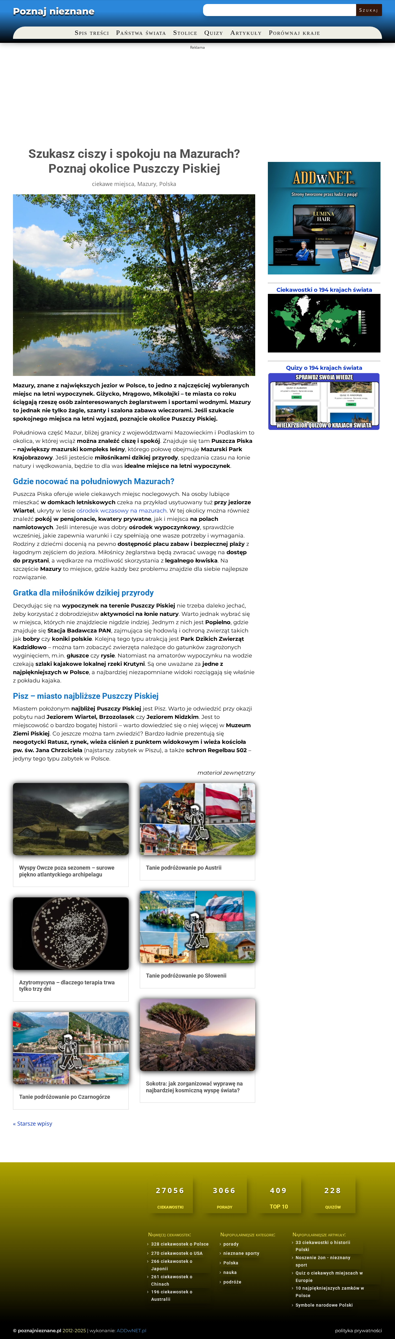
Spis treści (92, 33)
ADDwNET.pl (131, 1330)
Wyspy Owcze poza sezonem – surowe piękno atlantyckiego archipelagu (66, 871)
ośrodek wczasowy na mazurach (122, 510)
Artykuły (246, 33)
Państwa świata (141, 33)
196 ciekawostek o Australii (172, 1295)
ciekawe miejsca (113, 183)
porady (231, 1244)
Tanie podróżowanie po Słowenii (186, 975)
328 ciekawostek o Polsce (180, 1244)
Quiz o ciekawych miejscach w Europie (329, 1277)
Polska (167, 183)
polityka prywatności (358, 1330)
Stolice (185, 33)
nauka (230, 1272)
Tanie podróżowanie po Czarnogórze (64, 1097)
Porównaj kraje (294, 33)
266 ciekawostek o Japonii (172, 1265)
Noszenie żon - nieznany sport (323, 1261)
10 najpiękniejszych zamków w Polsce (330, 1292)
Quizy (213, 33)
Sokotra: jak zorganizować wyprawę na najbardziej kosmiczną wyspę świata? (194, 1087)
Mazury (146, 183)
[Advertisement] (197, 95)
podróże (232, 1281)
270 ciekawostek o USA (177, 1253)
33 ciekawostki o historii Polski (323, 1246)
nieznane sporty (241, 1253)
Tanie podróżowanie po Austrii (184, 867)
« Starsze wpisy (32, 1123)
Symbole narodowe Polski (324, 1305)
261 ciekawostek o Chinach (172, 1280)
